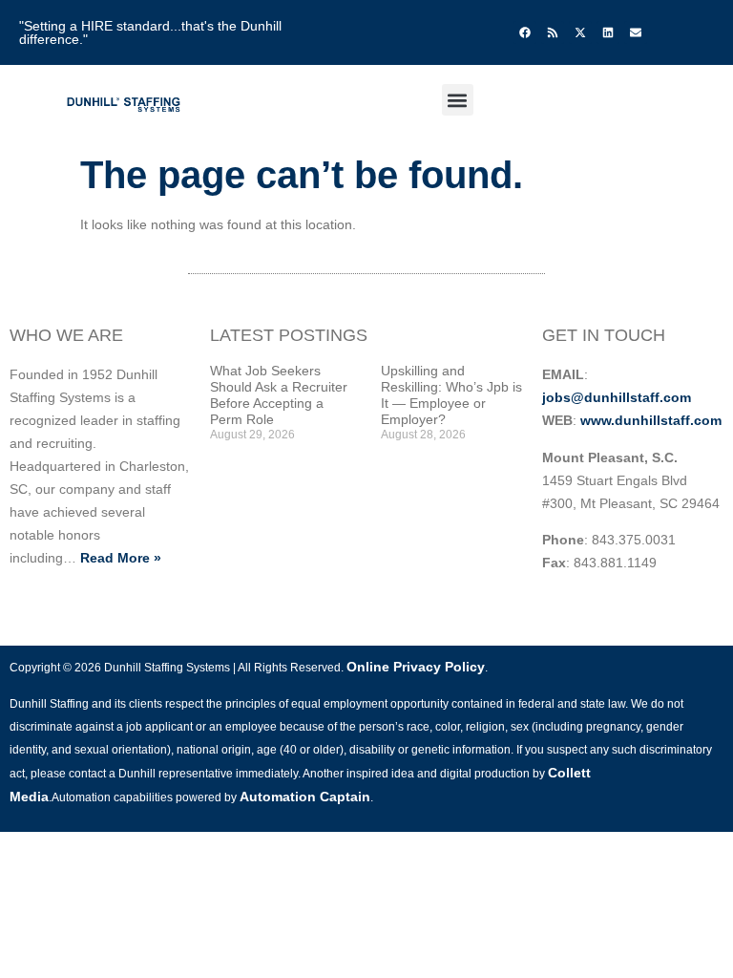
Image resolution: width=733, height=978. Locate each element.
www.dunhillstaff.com (651, 420)
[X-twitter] (580, 32)
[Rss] (552, 32)
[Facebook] (524, 32)
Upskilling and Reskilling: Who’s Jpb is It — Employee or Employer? (451, 394)
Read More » (120, 557)
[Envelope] (635, 32)
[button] (457, 100)
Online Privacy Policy (415, 666)
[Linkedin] (608, 32)
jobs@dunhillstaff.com (616, 397)
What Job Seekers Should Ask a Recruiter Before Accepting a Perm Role (278, 394)
